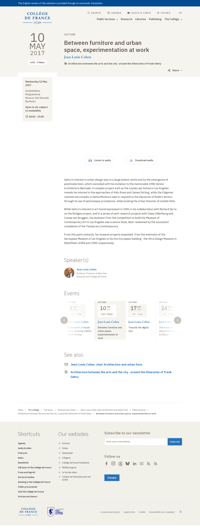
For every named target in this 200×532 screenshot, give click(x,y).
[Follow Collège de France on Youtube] (142, 464)
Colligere (66, 458)
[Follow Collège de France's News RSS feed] (149, 464)
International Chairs (67, 410)
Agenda (116, 13)
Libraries (140, 19)
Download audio (144, 160)
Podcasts (22, 453)
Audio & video (141, 13)
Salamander (67, 453)
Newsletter (23, 462)
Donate (111, 477)
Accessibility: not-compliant (162, 512)
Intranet (66, 443)
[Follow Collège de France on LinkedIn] (135, 464)
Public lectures (139, 410)
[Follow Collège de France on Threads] (120, 464)
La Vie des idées (69, 472)
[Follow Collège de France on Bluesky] (127, 464)
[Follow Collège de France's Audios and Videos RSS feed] (156, 464)
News (20, 458)
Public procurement (27, 487)
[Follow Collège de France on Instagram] (113, 464)
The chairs (48, 410)
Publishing (155, 19)
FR (180, 13)
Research (126, 19)
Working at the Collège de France (34, 482)
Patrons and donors (27, 496)
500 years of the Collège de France (34, 467)
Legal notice (129, 512)
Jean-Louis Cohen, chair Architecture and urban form (106, 364)
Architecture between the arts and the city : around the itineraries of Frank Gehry (114, 63)
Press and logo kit (26, 472)
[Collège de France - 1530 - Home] (37, 17)
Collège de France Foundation (75, 462)
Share (175, 70)
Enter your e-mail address (118, 441)
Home (20, 410)
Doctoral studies (26, 477)
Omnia (65, 448)
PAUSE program (69, 467)
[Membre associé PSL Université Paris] (55, 511)
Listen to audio (102, 160)
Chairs (165, 13)
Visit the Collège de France (31, 491)
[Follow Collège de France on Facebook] (106, 464)
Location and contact (110, 512)
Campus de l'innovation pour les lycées (76, 478)
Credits (142, 512)
